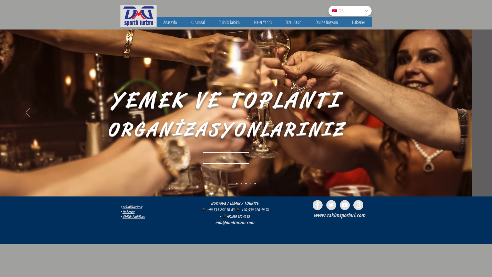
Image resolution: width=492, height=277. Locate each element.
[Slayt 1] (237, 183)
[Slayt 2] (241, 183)
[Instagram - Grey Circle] (358, 205)
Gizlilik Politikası (133, 216)
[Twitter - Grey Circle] (331, 205)
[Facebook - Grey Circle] (318, 205)
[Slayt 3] (246, 183)
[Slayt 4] (250, 183)
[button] (198, 22)
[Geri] (28, 113)
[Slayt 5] (255, 183)
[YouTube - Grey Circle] (345, 205)
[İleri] (464, 113)
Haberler (128, 211)
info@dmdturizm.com (234, 222)
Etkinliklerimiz (132, 206)
